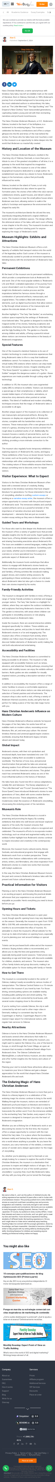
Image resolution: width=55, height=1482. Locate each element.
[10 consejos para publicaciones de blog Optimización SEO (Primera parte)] (27, 1260)
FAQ (3, 1383)
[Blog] (35, 1444)
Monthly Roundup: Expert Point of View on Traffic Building (24, 1347)
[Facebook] (4, 84)
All (8, 12)
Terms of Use (25, 1453)
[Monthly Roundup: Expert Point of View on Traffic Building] (27, 1332)
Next (50, 12)
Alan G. (10, 1189)
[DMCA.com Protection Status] (27, 1429)
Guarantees (7, 1379)
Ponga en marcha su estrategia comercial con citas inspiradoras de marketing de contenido (26, 1311)
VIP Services (35, 1387)
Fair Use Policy (40, 1453)
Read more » (18, 25)
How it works (7, 1387)
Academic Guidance (19, 12)
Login (51, 4)
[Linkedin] (9, 84)
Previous (3, 12)
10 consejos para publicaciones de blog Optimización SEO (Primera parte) (23, 1275)
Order (42, 4)
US (5, 4)
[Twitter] (14, 84)
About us (6, 1375)
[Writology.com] (26, 3)
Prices (32, 1375)
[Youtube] (31, 1444)
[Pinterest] (26, 1444)
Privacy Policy (11, 1453)
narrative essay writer (23, 498)
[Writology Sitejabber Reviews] (22, 1416)
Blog (4, 1395)
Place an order (36, 1395)
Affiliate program (37, 1379)
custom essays (39, 495)
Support (5, 1391)
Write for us (7, 1399)
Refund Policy (34, 1455)
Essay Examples (38, 12)
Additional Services (38, 1383)
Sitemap (5, 1402)
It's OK (27, 31)
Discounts (34, 1391)
